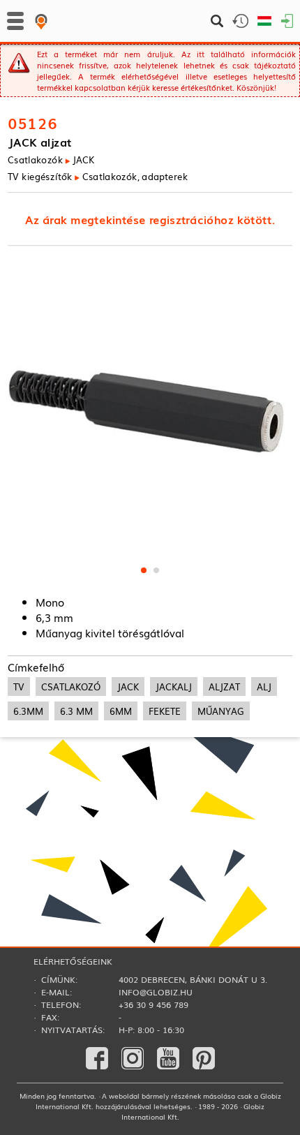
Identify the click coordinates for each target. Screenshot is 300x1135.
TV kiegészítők (40, 175)
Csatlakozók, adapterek (135, 175)
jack (128, 686)
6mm (121, 711)
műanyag (220, 711)
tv (18, 686)
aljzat (224, 686)
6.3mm (28, 711)
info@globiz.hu (156, 992)
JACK (83, 159)
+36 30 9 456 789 (153, 1004)
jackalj (174, 686)
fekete (165, 711)
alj (264, 686)
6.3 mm (76, 711)
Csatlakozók (35, 159)
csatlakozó (70, 686)
